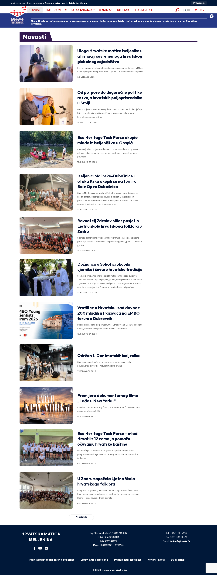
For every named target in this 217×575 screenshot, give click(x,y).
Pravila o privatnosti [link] (56, 3)
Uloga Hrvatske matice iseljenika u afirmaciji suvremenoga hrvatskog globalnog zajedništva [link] (109, 56)
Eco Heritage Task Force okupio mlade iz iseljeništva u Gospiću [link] (107, 140)
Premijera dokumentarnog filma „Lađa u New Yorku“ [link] (107, 398)
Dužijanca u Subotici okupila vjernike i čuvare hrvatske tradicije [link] (109, 267)
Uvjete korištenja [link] (77, 3)
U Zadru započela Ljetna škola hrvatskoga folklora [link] (106, 481)
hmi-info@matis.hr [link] (180, 541)
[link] (211, 16)
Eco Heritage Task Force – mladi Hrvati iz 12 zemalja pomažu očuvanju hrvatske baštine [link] (107, 439)
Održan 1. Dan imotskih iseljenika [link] (108, 355)
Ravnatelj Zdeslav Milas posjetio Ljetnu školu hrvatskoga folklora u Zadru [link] (109, 226)
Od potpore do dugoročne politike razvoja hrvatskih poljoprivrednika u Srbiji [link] (109, 98)
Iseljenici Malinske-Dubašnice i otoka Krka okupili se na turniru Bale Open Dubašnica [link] (106, 181)
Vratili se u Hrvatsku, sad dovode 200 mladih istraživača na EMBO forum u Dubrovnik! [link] (108, 313)
